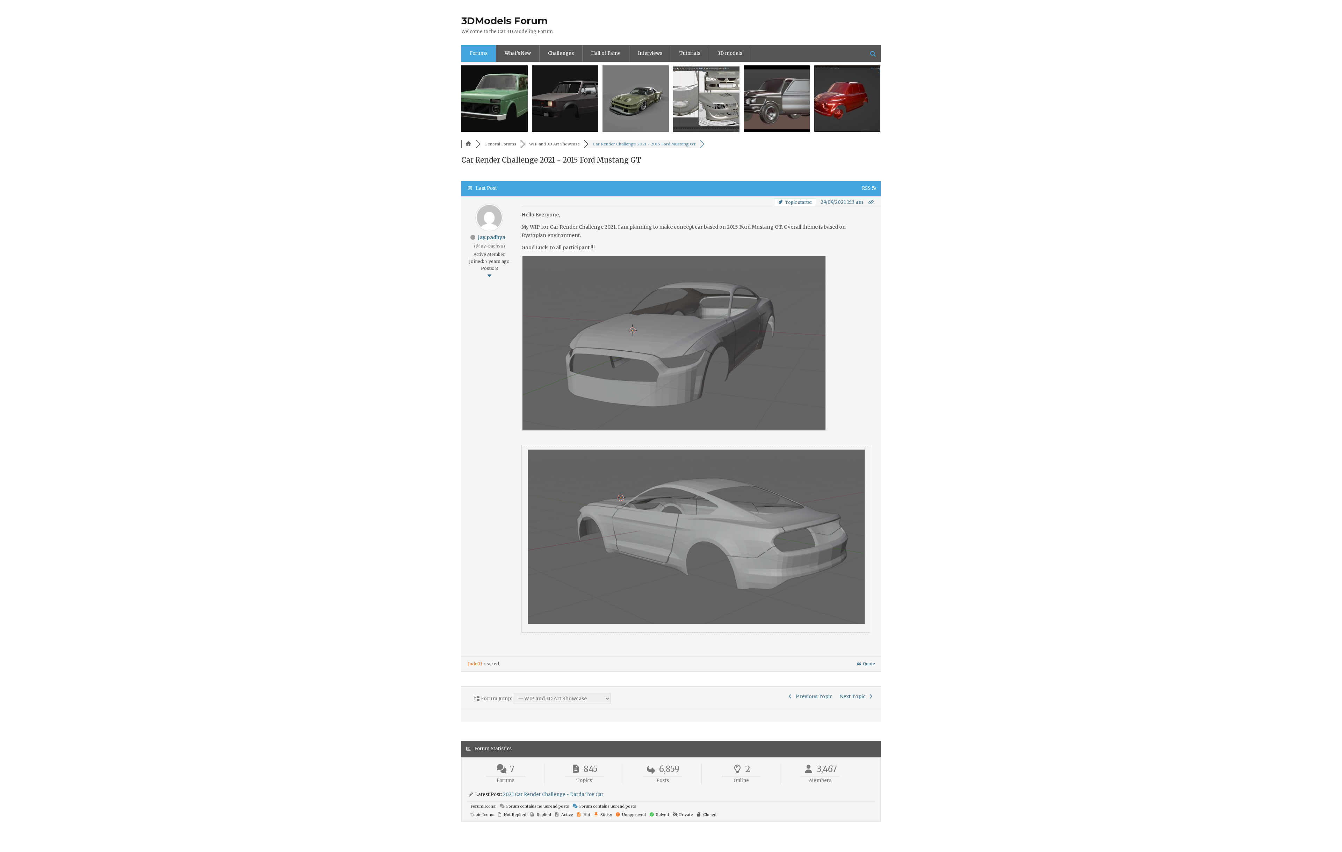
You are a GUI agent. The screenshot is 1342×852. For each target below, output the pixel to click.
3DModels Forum (504, 21)
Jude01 (475, 663)
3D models (729, 53)
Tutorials (689, 53)
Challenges (561, 53)
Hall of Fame (606, 53)
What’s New (518, 53)
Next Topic (853, 696)
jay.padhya (491, 237)
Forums (479, 53)
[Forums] (468, 144)
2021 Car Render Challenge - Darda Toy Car (553, 794)
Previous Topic (813, 696)
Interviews (650, 53)
